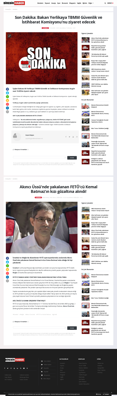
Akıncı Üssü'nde (68, 306)
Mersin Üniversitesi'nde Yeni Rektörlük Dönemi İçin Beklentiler (100, 136)
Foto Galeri (47, 361)
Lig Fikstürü (82, 372)
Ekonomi (65, 3)
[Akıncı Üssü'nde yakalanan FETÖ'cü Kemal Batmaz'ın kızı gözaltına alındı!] (42, 227)
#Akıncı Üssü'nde (30, 314)
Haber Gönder (24, 379)
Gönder (72, 158)
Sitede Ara (100, 363)
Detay (99, 394)
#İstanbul (15, 314)
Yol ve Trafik (82, 365)
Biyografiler (101, 368)
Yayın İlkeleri (8, 377)
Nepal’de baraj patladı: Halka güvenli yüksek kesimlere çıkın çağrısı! (98, 47)
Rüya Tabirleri (101, 370)
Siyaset (47, 3)
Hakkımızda (8, 375)
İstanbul (16, 268)
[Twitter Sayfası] (8, 368)
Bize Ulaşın (46, 378)
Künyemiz (47, 375)
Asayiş (53, 3)
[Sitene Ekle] (28, 368)
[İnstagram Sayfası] (12, 368)
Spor (58, 3)
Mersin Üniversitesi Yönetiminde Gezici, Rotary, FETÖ (100, 113)
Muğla (15, 273)
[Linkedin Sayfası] (18, 368)
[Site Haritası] (24, 368)
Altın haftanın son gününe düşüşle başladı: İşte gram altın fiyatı (99, 92)
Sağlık (79, 3)
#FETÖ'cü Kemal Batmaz (43, 314)
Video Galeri (47, 364)
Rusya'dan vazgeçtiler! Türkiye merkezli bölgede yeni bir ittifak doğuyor (99, 62)
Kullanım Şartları (24, 375)
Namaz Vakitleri (83, 368)
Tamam (106, 394)
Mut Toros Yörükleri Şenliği (99, 128)
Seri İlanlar (82, 379)
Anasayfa (8, 9)
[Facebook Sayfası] (5, 368)
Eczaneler (81, 370)
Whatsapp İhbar (24, 377)
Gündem (40, 3)
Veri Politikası (8, 379)
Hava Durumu (83, 363)
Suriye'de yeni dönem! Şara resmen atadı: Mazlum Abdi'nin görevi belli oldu (100, 77)
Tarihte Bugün (83, 375)
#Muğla (22, 314)
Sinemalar (81, 377)
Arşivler (46, 372)
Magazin (72, 3)
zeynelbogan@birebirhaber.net (34, 138)
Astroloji (100, 372)
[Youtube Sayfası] (15, 368)
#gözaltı (54, 314)
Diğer (90, 3)
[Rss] (21, 368)
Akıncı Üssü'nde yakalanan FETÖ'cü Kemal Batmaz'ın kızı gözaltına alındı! (99, 40)
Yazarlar (46, 368)
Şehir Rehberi (82, 382)
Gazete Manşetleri (84, 384)
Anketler (100, 365)
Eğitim (85, 3)
